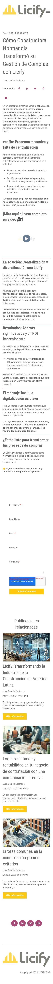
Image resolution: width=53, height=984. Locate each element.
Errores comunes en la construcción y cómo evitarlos (22, 858)
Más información (15, 716)
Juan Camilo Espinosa (14, 80)
